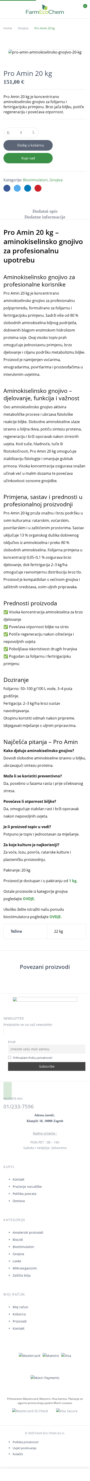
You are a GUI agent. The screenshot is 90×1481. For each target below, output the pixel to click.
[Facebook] (6, 188)
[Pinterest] (38, 188)
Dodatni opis (45, 211)
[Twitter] (17, 188)
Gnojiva (23, 28)
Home (7, 28)
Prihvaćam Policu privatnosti (32, 1058)
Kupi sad (28, 158)
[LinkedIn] (27, 188)
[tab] (44, 211)
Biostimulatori (35, 179)
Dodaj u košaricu (30, 145)
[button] (82, 8)
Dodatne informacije (44, 216)
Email (11, 1042)
